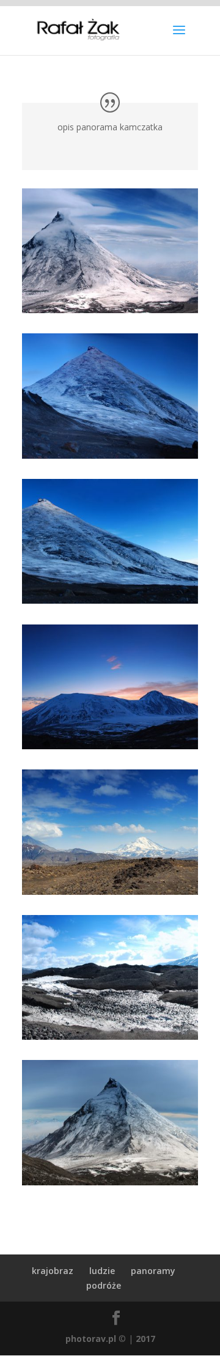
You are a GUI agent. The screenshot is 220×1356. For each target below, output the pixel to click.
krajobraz (52, 1270)
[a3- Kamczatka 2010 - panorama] (110, 1182)
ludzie (102, 1270)
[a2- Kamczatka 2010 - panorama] (110, 746)
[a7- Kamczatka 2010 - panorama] (110, 1036)
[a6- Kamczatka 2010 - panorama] (110, 891)
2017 (145, 1338)
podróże (103, 1285)
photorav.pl (90, 1338)
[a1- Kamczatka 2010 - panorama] (110, 310)
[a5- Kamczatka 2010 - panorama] (110, 600)
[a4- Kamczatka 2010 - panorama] (110, 455)
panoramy (153, 1270)
